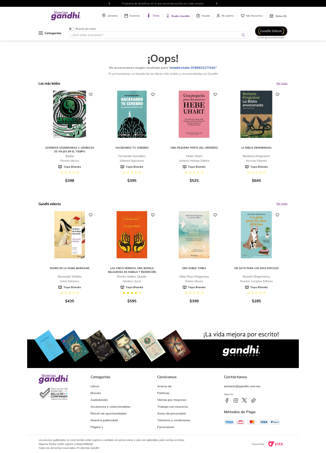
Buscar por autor (86, 28)
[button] (165, 425)
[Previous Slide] (109, 3)
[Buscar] (243, 35)
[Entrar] (228, 15)
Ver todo (282, 203)
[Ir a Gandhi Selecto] (271, 39)
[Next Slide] (216, 3)
